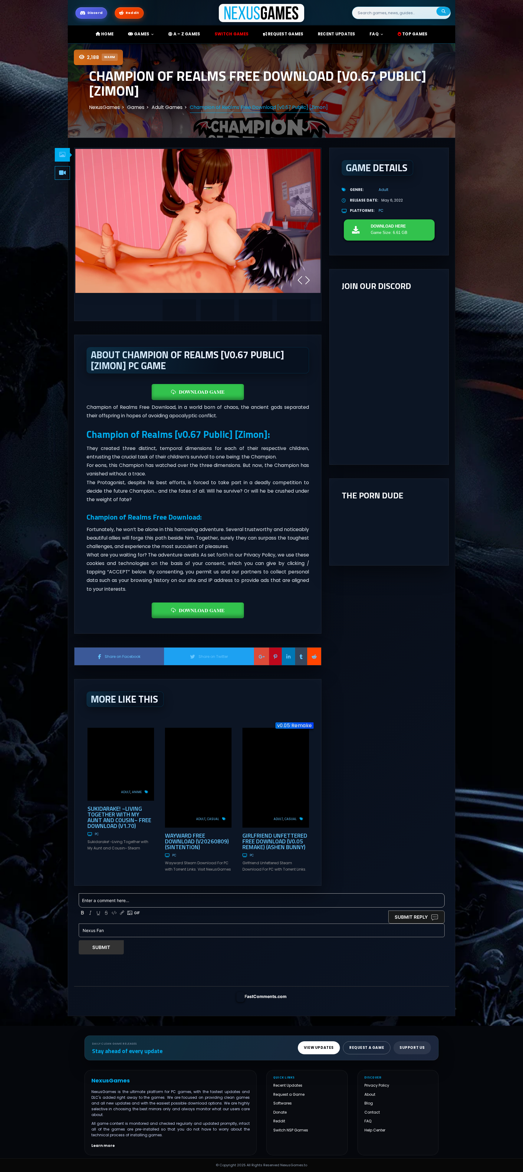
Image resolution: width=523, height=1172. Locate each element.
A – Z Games (186, 34)
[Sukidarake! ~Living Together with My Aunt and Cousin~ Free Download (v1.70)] (120, 764)
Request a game (366, 1048)
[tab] (62, 155)
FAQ (374, 34)
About (369, 1094)
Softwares (282, 1103)
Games (141, 34)
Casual (213, 819)
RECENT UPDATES (336, 34)
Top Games (414, 34)
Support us (412, 1048)
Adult (125, 792)
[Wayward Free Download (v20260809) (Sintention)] (198, 778)
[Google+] (261, 656)
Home (106, 34)
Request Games (285, 34)
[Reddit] (314, 656)
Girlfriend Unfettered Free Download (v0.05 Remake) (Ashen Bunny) (274, 841)
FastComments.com (266, 996)
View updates (319, 1048)
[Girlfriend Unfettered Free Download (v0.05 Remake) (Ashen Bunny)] (275, 778)
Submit (101, 947)
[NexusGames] (261, 12)
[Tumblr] (301, 656)
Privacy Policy (376, 1085)
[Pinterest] (275, 656)
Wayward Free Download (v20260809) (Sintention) (197, 841)
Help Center (374, 1130)
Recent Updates (287, 1085)
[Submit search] (443, 11)
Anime (137, 792)
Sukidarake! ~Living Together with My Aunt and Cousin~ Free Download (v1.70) (119, 817)
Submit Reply (411, 917)
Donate (280, 1112)
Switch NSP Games (290, 1130)
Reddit (279, 1121)
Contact (372, 1112)
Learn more (103, 1145)
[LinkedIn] (288, 656)
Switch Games (231, 34)
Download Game (202, 391)
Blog (368, 1103)
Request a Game (288, 1094)
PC (97, 834)
